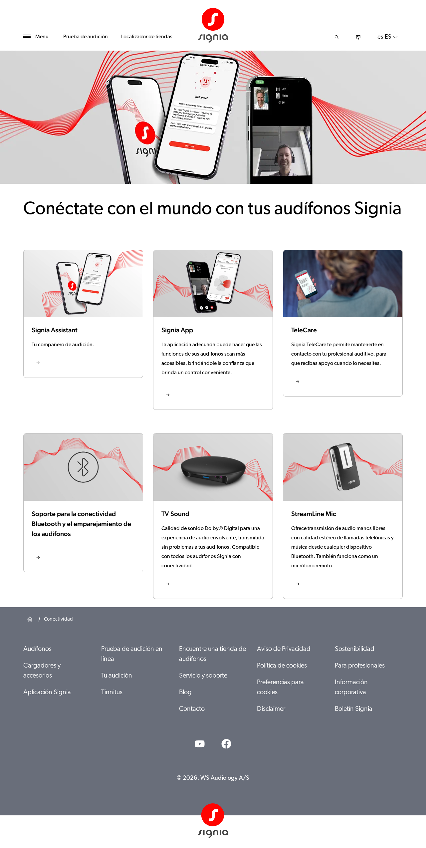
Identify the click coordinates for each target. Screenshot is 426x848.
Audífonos (37, 649)
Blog (185, 692)
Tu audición (116, 676)
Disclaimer (271, 709)
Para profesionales (360, 666)
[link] (83, 314)
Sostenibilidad (354, 649)
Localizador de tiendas (146, 37)
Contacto (192, 709)
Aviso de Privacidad (284, 649)
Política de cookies (282, 666)
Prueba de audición (85, 37)
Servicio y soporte (203, 676)
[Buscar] (336, 37)
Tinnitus (111, 692)
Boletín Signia (353, 709)
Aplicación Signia (47, 692)
